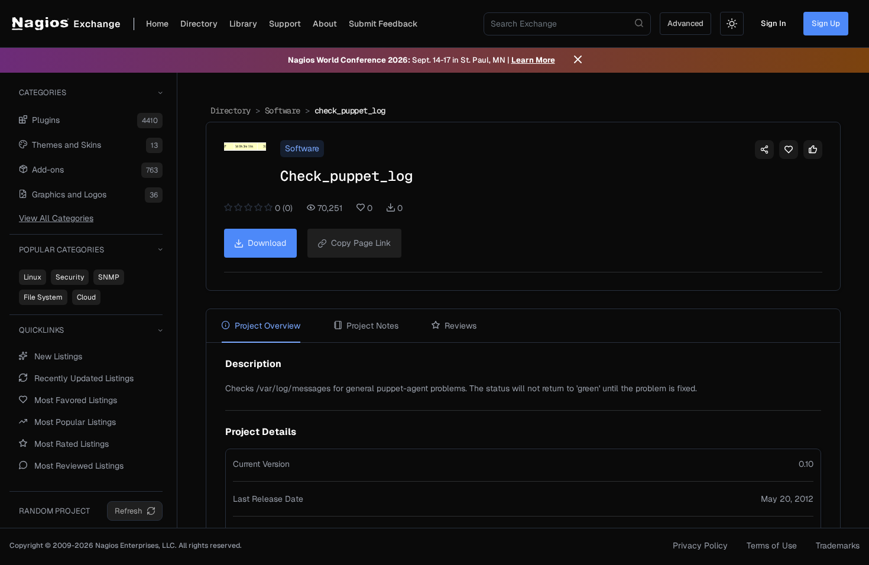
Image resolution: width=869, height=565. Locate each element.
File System (43, 297)
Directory (199, 23)
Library (243, 23)
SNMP (108, 277)
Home (157, 23)
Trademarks (838, 545)
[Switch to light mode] (732, 23)
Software (282, 110)
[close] (578, 60)
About (325, 23)
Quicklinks (41, 330)
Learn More (533, 60)
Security (70, 277)
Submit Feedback (383, 23)
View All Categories (56, 218)
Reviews (460, 325)
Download (267, 243)
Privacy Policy (700, 545)
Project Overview (267, 325)
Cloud (86, 297)
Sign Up (826, 23)
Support (285, 23)
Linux (32, 277)
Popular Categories (61, 250)
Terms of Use (772, 545)
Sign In (773, 23)
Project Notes (372, 325)
